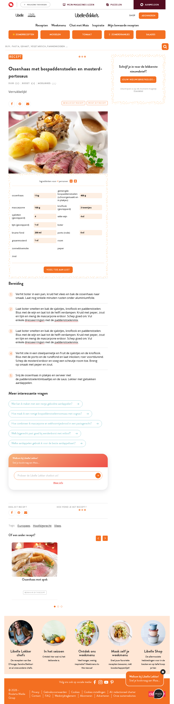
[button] (150, 4)
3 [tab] (61, 606)
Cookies (75, 692)
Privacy (35, 692)
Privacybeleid (138, 91)
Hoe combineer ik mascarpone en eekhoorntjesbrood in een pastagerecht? (51, 424)
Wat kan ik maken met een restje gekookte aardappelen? (41, 404)
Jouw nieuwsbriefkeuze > (138, 79)
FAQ (47, 696)
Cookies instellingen (94, 692)
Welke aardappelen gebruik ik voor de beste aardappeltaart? (43, 443)
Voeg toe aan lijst (58, 269)
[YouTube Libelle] (106, 682)
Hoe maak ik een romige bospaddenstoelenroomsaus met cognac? (46, 414)
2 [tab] (58, 606)
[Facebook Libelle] (95, 682)
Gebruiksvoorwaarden (55, 692)
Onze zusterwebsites (124, 696)
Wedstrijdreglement (65, 696)
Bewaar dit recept (73, 103)
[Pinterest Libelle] (112, 682)
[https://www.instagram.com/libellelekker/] (100, 682)
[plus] (75, 181)
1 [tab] (55, 606)
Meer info (58, 482)
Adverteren (103, 696)
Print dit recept (97, 103)
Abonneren (86, 696)
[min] (70, 181)
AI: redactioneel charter (123, 692)
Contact (36, 696)
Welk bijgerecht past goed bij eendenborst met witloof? (41, 433)
